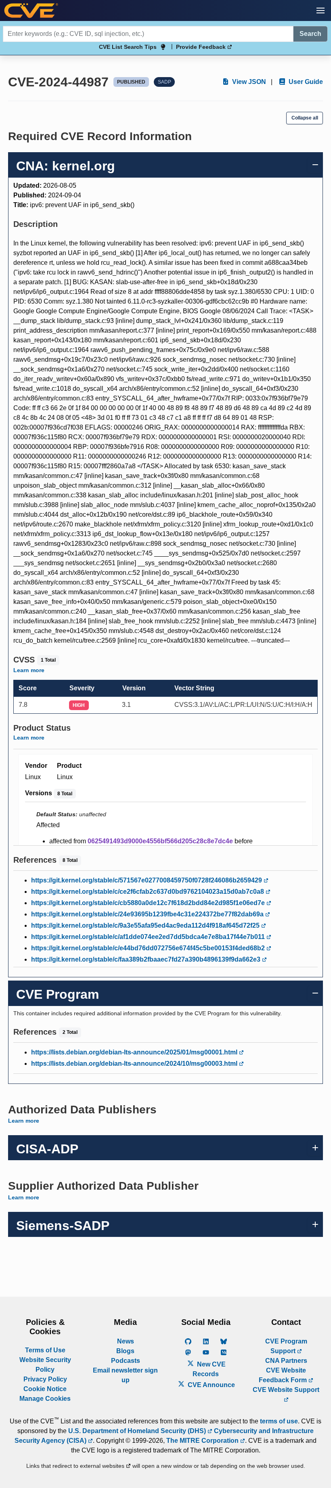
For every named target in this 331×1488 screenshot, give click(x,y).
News (125, 1341)
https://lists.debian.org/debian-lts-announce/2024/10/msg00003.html (135, 1063)
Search (310, 33)
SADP (164, 82)
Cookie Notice (45, 1388)
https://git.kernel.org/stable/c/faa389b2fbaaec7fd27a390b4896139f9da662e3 (146, 959)
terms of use (279, 1421)
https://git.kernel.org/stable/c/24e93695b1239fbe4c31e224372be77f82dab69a (148, 914)
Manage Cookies (45, 1398)
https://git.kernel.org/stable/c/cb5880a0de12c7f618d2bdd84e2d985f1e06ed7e (148, 902)
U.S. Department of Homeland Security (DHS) (137, 1430)
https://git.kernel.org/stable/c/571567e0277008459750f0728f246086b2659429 (147, 880)
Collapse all (304, 118)
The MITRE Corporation (203, 1440)
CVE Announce (210, 1384)
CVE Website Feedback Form (283, 1375)
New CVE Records (209, 1369)
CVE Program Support (286, 1346)
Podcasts (125, 1360)
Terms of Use (45, 1350)
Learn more (28, 670)
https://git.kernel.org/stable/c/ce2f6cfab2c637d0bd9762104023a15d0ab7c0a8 (148, 891)
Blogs (125, 1351)
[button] (320, 10)
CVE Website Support (286, 1389)
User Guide (305, 81)
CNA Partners (286, 1360)
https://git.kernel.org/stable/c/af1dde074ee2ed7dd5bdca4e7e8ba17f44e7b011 (148, 936)
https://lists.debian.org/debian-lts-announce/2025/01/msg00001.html (135, 1052)
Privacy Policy (45, 1379)
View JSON (248, 81)
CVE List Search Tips (128, 47)
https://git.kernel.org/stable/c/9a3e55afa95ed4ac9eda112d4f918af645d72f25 (146, 925)
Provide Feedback (201, 47)
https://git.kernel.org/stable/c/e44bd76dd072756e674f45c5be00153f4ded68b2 (148, 948)
